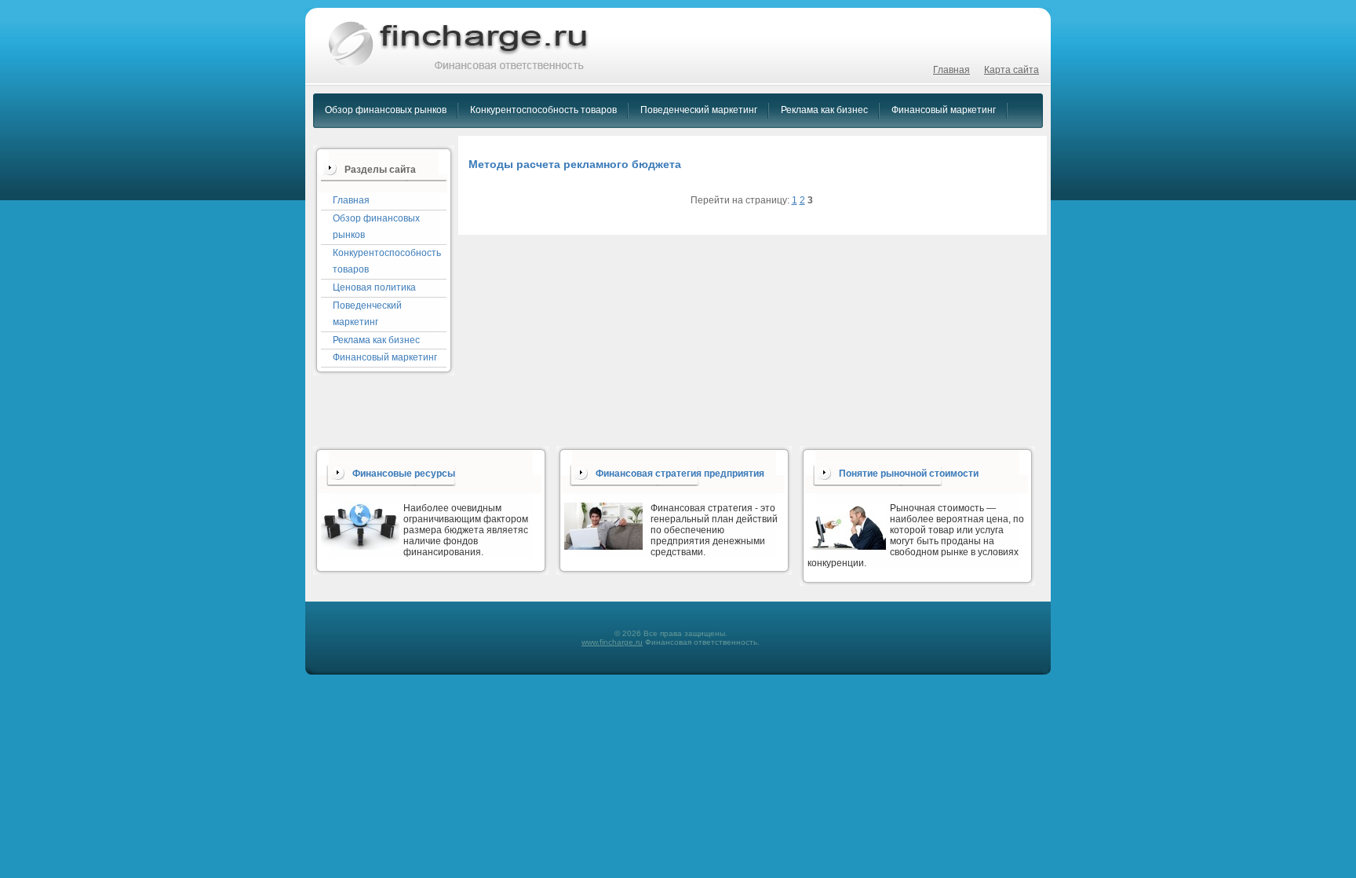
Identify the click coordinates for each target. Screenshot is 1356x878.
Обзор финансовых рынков (386, 109)
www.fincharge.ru (612, 642)
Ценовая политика (374, 287)
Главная (951, 69)
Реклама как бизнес (824, 109)
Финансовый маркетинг (943, 109)
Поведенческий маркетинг (698, 109)
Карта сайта (1011, 69)
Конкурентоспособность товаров (543, 109)
